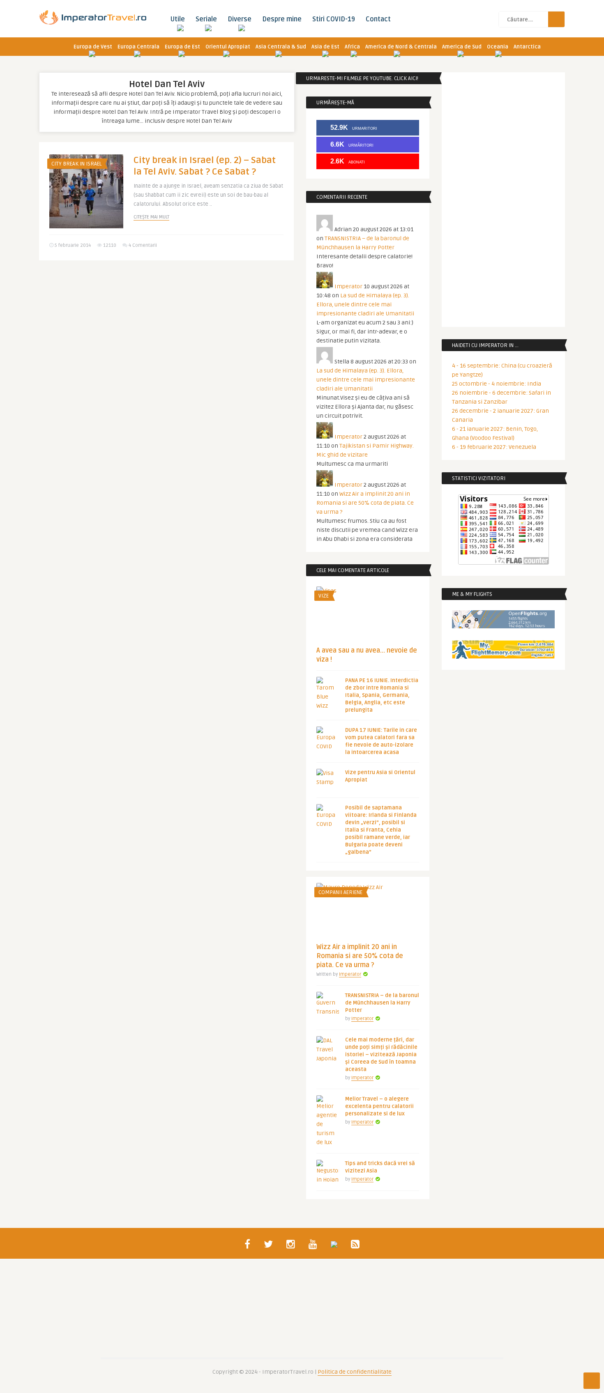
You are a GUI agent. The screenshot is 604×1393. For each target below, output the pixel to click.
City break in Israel (76, 164)
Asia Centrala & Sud (281, 47)
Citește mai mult (151, 217)
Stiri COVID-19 (333, 19)
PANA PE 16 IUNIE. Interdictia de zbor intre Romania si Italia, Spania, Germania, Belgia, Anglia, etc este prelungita (381, 695)
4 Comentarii (143, 245)
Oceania (497, 47)
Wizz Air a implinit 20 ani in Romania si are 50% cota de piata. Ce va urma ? (365, 502)
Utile (177, 19)
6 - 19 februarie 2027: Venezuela (494, 447)
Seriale (206, 19)
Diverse (239, 19)
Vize (323, 596)
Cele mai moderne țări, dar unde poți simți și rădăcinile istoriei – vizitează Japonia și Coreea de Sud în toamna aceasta (381, 1055)
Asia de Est (325, 47)
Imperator (348, 286)
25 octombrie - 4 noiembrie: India (496, 383)
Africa (352, 47)
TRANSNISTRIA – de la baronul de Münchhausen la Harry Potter (382, 1003)
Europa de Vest (93, 47)
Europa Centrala (138, 47)
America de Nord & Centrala (401, 47)
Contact (378, 19)
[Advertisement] (166, 330)
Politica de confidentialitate (355, 1371)
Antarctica (527, 47)
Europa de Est (182, 47)
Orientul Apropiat (227, 47)
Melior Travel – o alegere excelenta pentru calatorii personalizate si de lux (379, 1106)
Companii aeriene (340, 892)
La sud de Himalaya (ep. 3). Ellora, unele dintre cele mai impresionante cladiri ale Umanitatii (365, 304)
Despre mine (282, 19)
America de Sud (462, 47)
